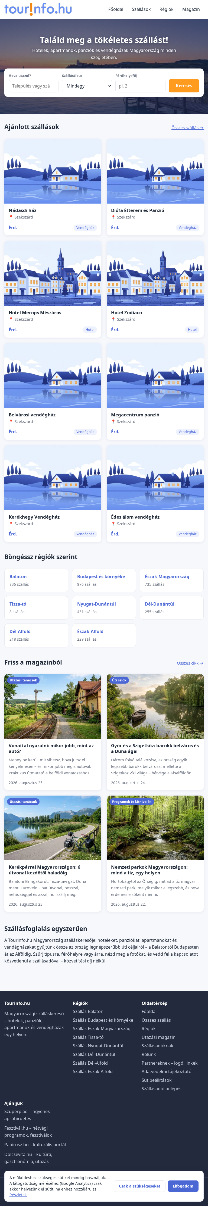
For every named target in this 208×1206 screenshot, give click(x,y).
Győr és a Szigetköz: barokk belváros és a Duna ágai (155, 748)
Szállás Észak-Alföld (93, 1071)
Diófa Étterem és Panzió (137, 210)
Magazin (191, 9)
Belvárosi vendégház (32, 415)
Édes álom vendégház (135, 517)
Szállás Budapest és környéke (103, 1020)
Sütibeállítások (157, 1080)
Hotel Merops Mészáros (35, 312)
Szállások (141, 9)
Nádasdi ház (22, 210)
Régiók (167, 9)
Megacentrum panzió (135, 415)
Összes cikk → (190, 663)
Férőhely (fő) (126, 75)
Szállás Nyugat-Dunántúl (98, 1046)
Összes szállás (156, 1020)
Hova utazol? (20, 75)
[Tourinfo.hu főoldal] (38, 9)
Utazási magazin (159, 1037)
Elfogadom (183, 1186)
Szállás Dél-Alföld (90, 1063)
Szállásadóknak (157, 1046)
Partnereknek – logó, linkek (170, 1063)
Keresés (184, 86)
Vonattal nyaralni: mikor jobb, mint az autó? (51, 748)
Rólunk (149, 1054)
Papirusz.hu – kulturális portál (35, 1145)
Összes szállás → (187, 127)
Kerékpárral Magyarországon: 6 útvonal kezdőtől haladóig (44, 870)
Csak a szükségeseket (139, 1186)
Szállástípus (72, 75)
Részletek (18, 1194)
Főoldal (115, 9)
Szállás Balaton (88, 1011)
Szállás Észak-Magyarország (102, 1029)
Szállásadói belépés (161, 1089)
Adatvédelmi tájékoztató (166, 1071)
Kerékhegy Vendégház (34, 517)
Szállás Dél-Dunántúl (94, 1054)
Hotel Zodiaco (126, 312)
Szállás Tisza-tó (88, 1037)
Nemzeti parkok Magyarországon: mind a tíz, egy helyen (149, 870)
